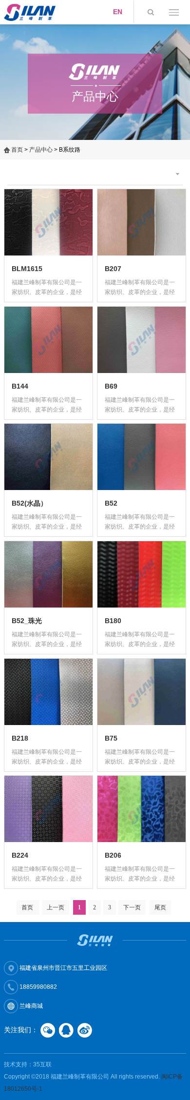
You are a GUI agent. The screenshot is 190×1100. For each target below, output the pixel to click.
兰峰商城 (30, 1005)
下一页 (132, 907)
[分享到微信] (48, 1030)
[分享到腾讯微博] (66, 1030)
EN (117, 12)
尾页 (160, 907)
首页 (17, 149)
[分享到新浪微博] (85, 1030)
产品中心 (41, 149)
